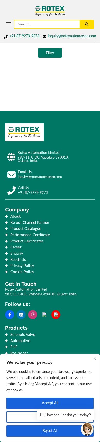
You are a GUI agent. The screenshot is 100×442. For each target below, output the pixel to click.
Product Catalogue (25, 229)
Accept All (50, 403)
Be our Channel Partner (29, 223)
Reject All (50, 431)
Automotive (20, 341)
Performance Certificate (30, 235)
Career (15, 247)
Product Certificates (27, 241)
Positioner (19, 353)
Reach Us (18, 260)
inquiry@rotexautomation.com (72, 36)
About (15, 216)
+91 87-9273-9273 (24, 36)
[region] (50, 398)
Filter (50, 53)
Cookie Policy (22, 272)
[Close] (95, 358)
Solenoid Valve (22, 335)
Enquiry (16, 253)
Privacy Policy (22, 266)
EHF (13, 347)
